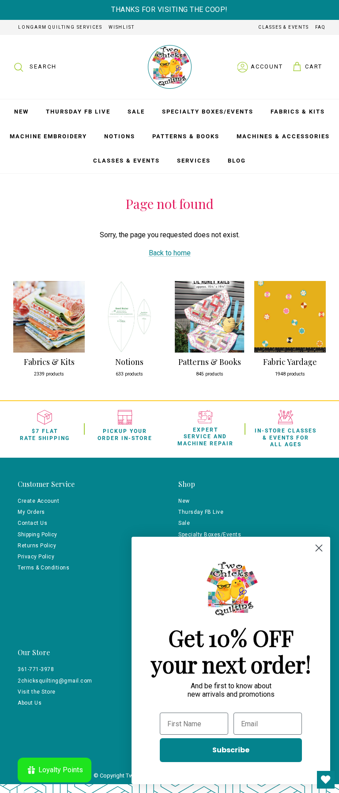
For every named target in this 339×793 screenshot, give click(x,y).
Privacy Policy (36, 557)
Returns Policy (37, 546)
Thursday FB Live (78, 111)
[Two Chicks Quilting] (170, 67)
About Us (29, 703)
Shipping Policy (37, 534)
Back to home (170, 253)
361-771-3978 (36, 669)
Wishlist (121, 27)
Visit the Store (37, 692)
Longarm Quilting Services (60, 27)
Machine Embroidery (48, 136)
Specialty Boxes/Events (207, 111)
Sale (136, 111)
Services (194, 160)
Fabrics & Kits (298, 111)
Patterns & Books (185, 136)
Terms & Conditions (43, 568)
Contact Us (32, 523)
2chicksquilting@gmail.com (55, 681)
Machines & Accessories (283, 136)
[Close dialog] (319, 548)
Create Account (38, 501)
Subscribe (230, 750)
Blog (237, 160)
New (21, 111)
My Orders (31, 512)
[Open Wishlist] (326, 780)
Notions (119, 136)
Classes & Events (283, 27)
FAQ (320, 27)
